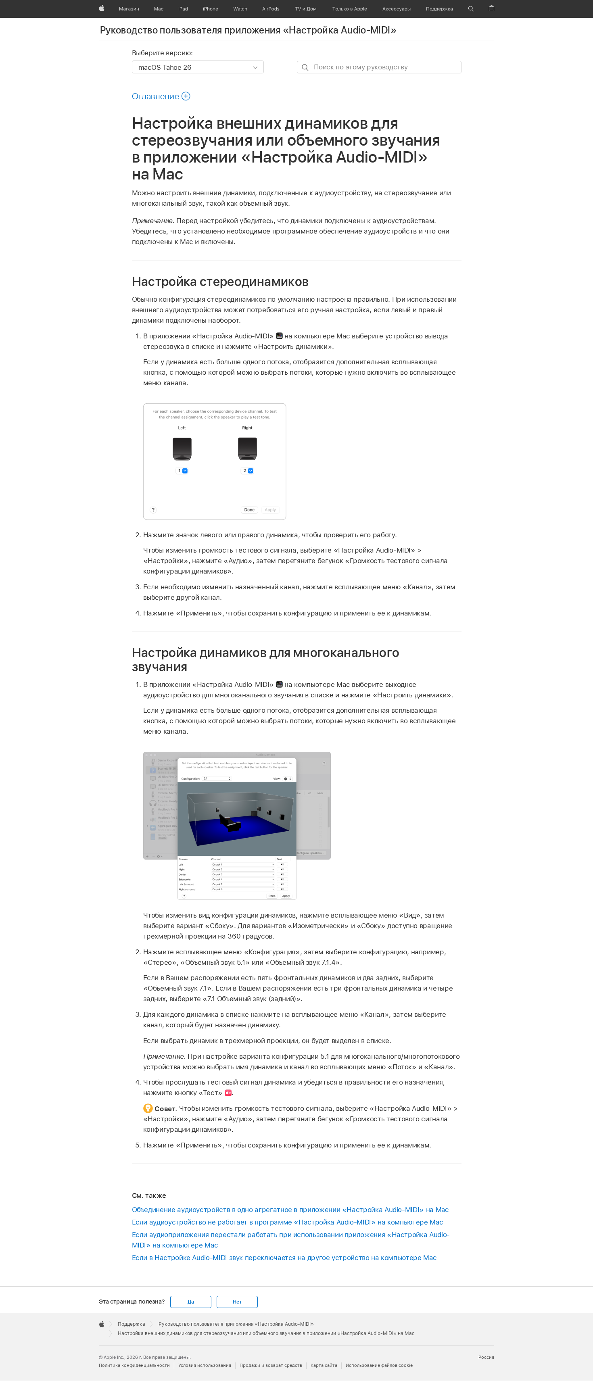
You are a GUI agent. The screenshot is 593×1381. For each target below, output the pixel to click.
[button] (471, 9)
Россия (486, 1357)
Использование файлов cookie (379, 1365)
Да (191, 1302)
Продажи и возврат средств (271, 1365)
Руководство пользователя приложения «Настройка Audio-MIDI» (248, 30)
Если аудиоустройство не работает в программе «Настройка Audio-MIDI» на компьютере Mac (287, 1222)
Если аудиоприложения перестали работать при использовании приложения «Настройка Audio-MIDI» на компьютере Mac (291, 1240)
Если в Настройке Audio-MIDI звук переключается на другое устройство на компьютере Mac (284, 1258)
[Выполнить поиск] (305, 67)
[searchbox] (379, 67)
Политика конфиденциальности (134, 1365)
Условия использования (204, 1365)
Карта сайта (324, 1365)
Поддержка (131, 1324)
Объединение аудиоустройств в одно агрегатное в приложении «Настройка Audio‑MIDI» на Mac (290, 1210)
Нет (237, 1302)
